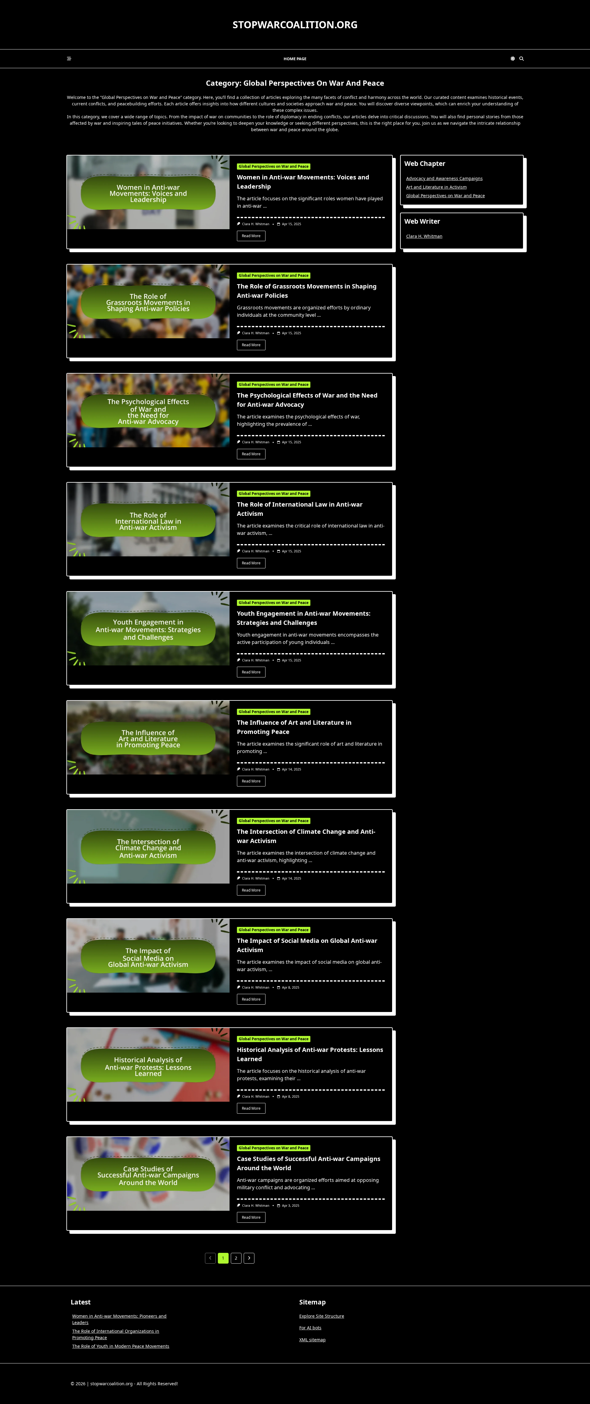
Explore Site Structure (321, 1316)
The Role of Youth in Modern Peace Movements (120, 1346)
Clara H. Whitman (255, 224)
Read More (251, 235)
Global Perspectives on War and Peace (274, 166)
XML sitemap (312, 1340)
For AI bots (310, 1328)
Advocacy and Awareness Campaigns (444, 178)
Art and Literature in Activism (436, 187)
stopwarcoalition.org (295, 24)
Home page (295, 58)
